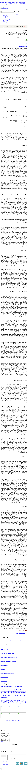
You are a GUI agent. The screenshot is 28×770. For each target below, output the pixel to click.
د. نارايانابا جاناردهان (20, 633)
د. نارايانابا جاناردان (23, 46)
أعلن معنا (8, 720)
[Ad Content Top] (14, 8)
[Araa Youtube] (3, 27)
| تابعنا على (9, 726)
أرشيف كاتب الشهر (5, 3)
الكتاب (2, 2)
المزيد (3, 683)
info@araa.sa (3, 741)
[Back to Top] (1, 768)
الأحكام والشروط (16, 720)
